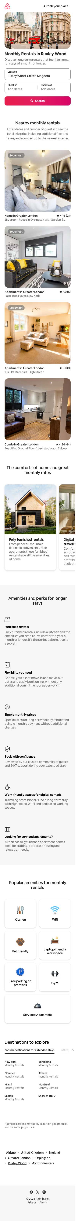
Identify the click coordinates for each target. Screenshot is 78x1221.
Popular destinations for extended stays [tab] (30, 1050)
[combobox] (38, 76)
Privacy (32, 1202)
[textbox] (21, 89)
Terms (44, 1202)
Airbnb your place (55, 6)
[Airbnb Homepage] (7, 6)
